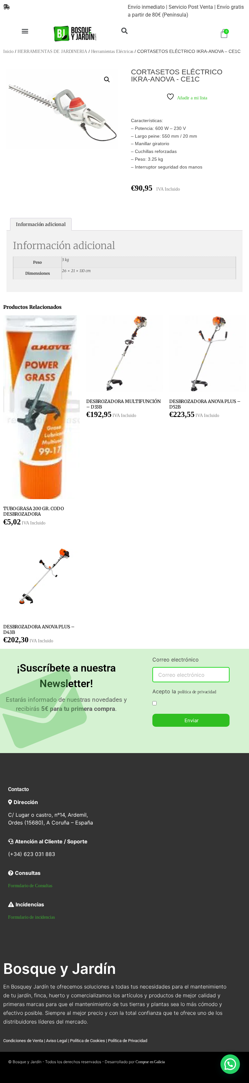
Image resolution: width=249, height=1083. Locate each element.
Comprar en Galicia (150, 1062)
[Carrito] (224, 33)
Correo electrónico (175, 660)
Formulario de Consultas (30, 885)
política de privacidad (197, 691)
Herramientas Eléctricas (112, 51)
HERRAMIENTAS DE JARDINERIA (52, 51)
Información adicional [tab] (41, 224)
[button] (24, 30)
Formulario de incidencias (31, 917)
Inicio (8, 51)
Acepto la (184, 692)
